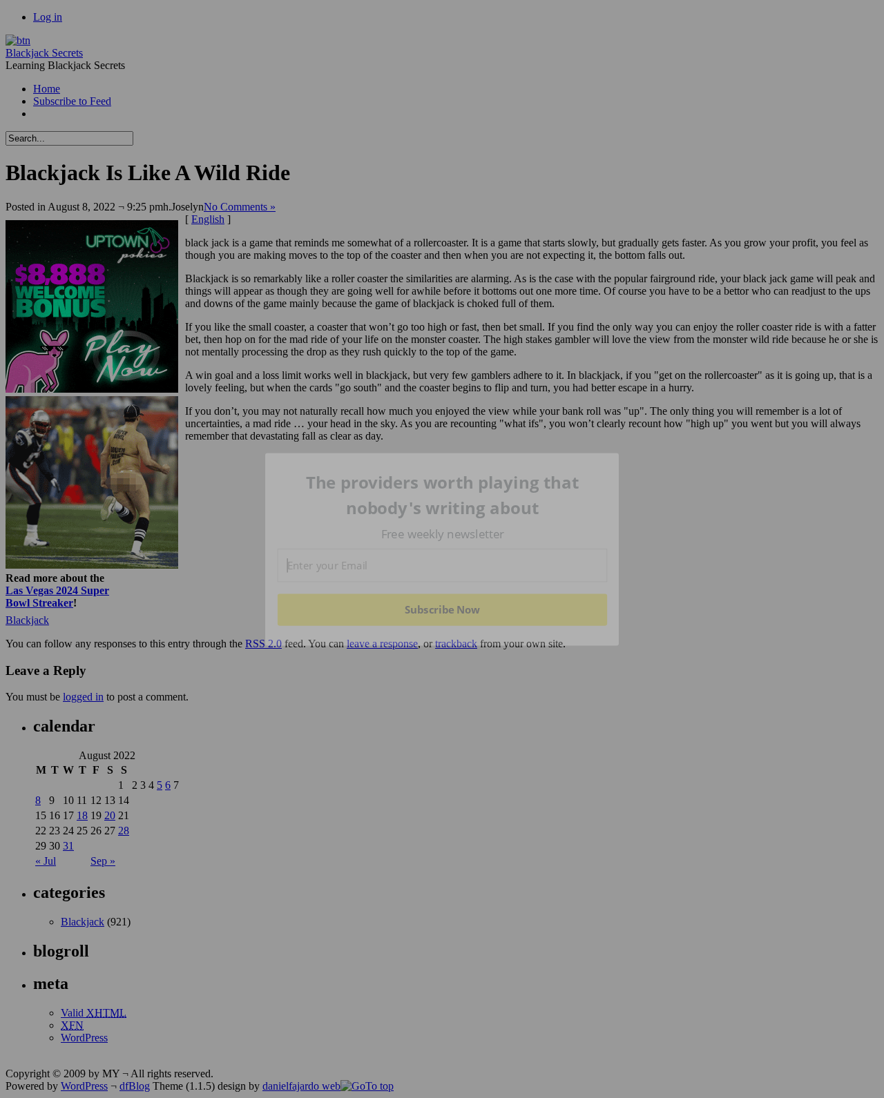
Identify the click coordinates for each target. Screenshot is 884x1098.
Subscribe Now (443, 609)
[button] (443, 495)
